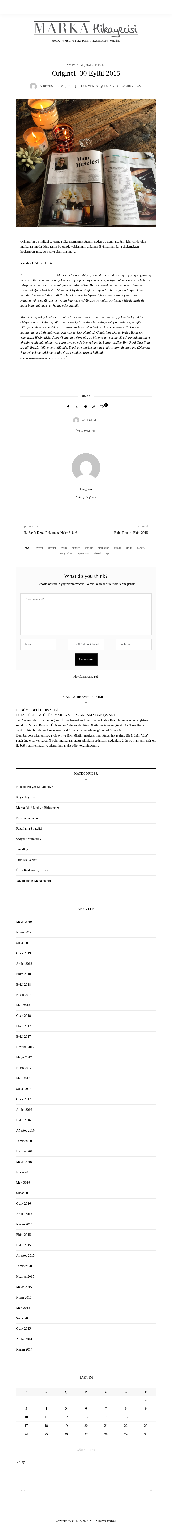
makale (89, 547)
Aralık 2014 (24, 1339)
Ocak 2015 (23, 1328)
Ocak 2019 (23, 953)
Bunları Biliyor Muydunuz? (34, 787)
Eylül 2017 (23, 1036)
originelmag (67, 553)
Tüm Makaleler (26, 860)
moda (118, 547)
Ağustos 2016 (25, 1130)
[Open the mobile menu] (151, 7)
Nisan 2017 (23, 1068)
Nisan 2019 (23, 932)
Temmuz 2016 (25, 1141)
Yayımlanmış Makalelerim (85, 65)
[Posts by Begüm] (33, 86)
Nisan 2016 (23, 1172)
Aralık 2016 (24, 1109)
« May (20, 1462)
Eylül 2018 (23, 984)
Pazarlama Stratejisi (29, 828)
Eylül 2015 (23, 1245)
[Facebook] (68, 407)
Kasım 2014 (24, 1349)
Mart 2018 (23, 1005)
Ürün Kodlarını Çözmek (32, 870)
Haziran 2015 (25, 1276)
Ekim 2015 (23, 1234)
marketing (104, 547)
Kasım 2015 (24, 1224)
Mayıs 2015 (24, 1287)
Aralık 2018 (24, 963)
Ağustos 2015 (25, 1255)
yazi (109, 553)
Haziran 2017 (25, 1047)
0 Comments (88, 86)
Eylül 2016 (23, 1120)
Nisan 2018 (23, 995)
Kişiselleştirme (25, 797)
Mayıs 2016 (24, 1162)
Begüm (48, 86)
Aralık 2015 (24, 1214)
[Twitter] (76, 407)
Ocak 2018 (23, 1015)
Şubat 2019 (23, 943)
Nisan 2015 (23, 1297)
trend (98, 553)
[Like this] (102, 407)
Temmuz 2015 (25, 1266)
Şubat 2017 (23, 1089)
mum (129, 547)
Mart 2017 (23, 1078)
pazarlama (84, 553)
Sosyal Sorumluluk (28, 839)
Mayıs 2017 (24, 1057)
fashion (52, 547)
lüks (65, 547)
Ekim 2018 (23, 974)
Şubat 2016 (23, 1193)
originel (142, 547)
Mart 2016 (23, 1182)
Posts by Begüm (84, 497)
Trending (22, 849)
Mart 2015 (23, 1307)
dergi (40, 547)
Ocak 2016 (23, 1203)
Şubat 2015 (23, 1318)
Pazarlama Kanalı (27, 818)
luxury (76, 547)
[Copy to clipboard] (93, 407)
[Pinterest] (85, 407)
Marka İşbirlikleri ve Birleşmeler (37, 807)
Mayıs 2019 (24, 922)
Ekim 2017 (23, 1026)
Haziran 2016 (25, 1151)
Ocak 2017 (23, 1099)
